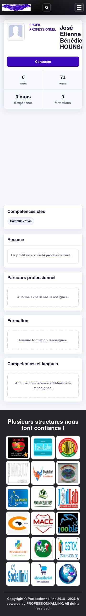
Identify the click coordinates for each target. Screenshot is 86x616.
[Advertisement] (43, 159)
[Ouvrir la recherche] (47, 7)
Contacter (43, 62)
